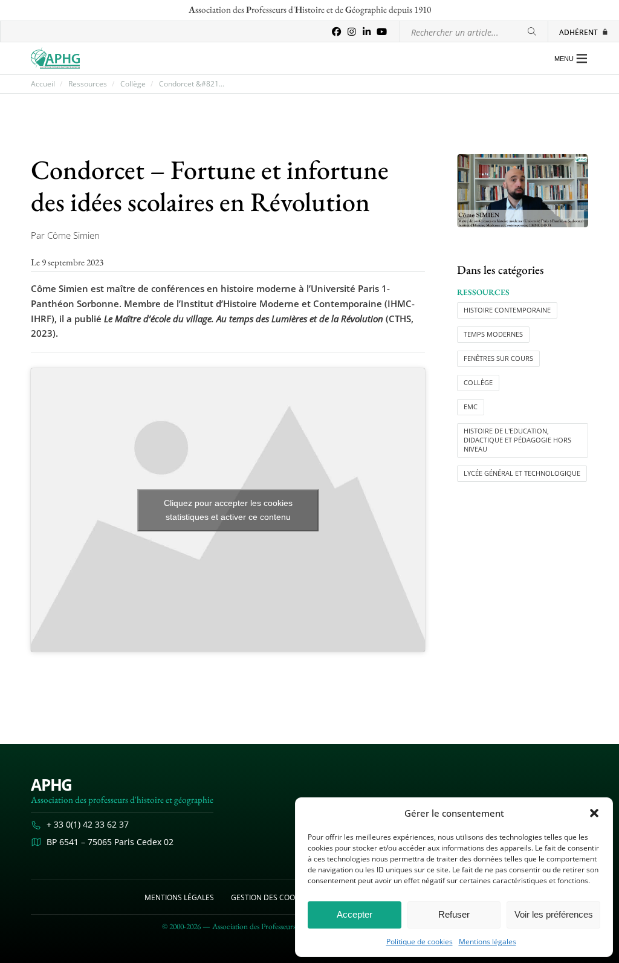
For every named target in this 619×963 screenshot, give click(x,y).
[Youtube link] (381, 31)
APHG (51, 785)
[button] (594, 813)
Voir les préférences (553, 914)
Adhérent (578, 32)
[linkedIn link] (366, 31)
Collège (133, 84)
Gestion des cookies (270, 897)
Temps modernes (493, 334)
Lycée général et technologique (522, 473)
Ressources (87, 84)
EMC (471, 407)
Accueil (43, 84)
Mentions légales (487, 942)
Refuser (454, 914)
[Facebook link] (336, 31)
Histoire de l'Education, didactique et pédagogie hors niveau (517, 440)
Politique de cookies (419, 942)
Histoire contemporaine (507, 310)
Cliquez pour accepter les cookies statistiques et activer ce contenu (228, 510)
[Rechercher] (532, 31)
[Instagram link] (351, 31)
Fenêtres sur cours (498, 358)
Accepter (354, 914)
